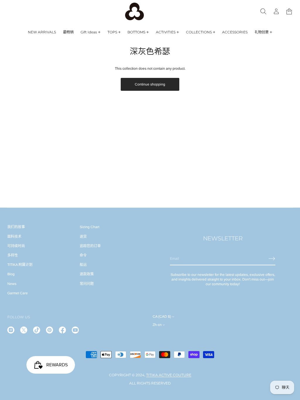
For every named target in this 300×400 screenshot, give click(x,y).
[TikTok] (36, 330)
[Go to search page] (263, 11)
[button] (289, 11)
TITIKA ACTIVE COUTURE (168, 375)
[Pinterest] (49, 330)
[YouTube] (75, 330)
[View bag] (289, 11)
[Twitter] (23, 330)
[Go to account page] (276, 11)
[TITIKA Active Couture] (134, 11)
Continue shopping (150, 84)
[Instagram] (10, 330)
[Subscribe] (271, 258)
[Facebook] (62, 330)
